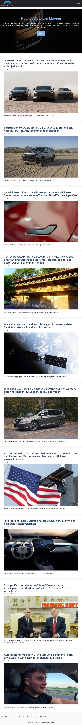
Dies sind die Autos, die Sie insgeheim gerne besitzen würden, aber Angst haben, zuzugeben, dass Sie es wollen (40, 390)
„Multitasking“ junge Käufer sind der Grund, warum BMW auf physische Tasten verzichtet (39, 522)
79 (36, 716)
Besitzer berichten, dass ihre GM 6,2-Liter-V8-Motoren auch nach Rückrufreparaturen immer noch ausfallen (38, 129)
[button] (71, 3)
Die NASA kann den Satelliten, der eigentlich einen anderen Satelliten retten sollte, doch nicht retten (38, 326)
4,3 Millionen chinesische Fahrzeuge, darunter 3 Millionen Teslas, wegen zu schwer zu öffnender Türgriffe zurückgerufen (40, 194)
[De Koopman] (7, 3)
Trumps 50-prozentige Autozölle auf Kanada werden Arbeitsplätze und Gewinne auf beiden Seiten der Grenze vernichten (37, 588)
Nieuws (41, 33)
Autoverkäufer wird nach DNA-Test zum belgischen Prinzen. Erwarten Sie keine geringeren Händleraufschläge (38, 656)
